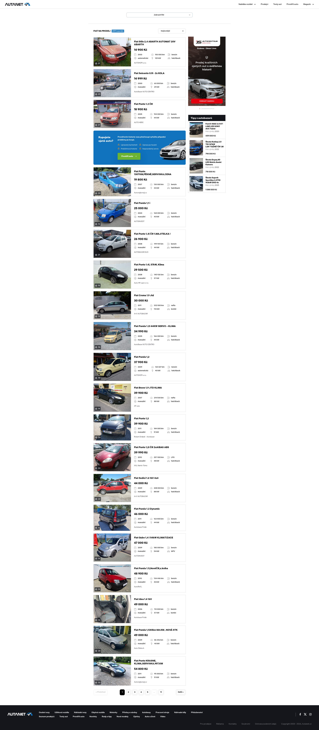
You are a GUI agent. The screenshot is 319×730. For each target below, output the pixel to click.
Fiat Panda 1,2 (141, 357)
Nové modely (122, 716)
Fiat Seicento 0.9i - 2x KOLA (149, 73)
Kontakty (233, 724)
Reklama (220, 724)
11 (161, 692)
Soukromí (245, 724)
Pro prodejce (205, 724)
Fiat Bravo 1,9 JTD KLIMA (148, 387)
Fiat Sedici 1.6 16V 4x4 (146, 478)
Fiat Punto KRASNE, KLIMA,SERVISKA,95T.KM (148, 662)
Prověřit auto (292, 4)
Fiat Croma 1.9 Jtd (144, 295)
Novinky (93, 716)
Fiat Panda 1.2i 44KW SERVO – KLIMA (155, 326)
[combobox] (172, 31)
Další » (181, 692)
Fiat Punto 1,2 (141, 418)
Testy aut (277, 4)
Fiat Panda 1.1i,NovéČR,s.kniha (151, 568)
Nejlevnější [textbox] (165, 31)
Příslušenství (197, 712)
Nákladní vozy (80, 712)
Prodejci (264, 4)
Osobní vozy (44, 712)
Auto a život (150, 716)
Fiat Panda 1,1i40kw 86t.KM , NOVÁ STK (156, 630)
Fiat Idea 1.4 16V (143, 599)
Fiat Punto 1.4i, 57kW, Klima (149, 264)
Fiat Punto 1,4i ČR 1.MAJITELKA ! (152, 233)
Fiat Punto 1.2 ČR (143, 104)
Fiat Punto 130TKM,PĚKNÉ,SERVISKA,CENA (152, 173)
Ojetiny (136, 716)
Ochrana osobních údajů (265, 724)
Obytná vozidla (98, 712)
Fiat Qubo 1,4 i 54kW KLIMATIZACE (153, 537)
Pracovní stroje (162, 712)
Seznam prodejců (46, 716)
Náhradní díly (180, 712)
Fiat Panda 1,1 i (142, 203)
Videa (162, 716)
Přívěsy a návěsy (129, 712)
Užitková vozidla (62, 712)
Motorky (113, 712)
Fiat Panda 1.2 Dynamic (147, 508)
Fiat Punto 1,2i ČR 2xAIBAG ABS (151, 447)
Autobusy (146, 712)
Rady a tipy (107, 716)
